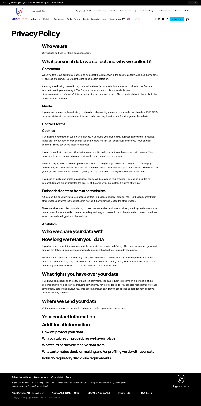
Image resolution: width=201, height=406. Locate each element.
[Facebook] (155, 19)
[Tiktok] (166, 19)
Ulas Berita (112, 11)
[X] (159, 19)
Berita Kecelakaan (126, 11)
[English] (129, 19)
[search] (187, 19)
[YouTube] (163, 19)
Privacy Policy (39, 3)
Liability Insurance (164, 11)
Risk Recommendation (95, 11)
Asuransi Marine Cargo (145, 11)
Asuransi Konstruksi (182, 11)
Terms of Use (57, 3)
